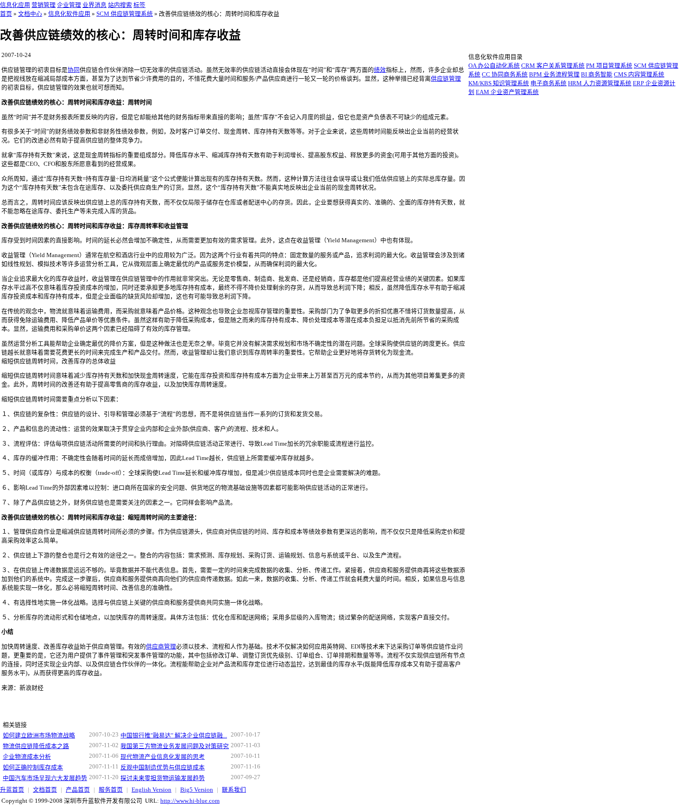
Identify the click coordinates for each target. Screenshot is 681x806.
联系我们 (234, 790)
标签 (139, 5)
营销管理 (44, 5)
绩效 (380, 70)
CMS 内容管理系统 (639, 74)
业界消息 (94, 5)
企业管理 (69, 5)
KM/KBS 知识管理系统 (498, 83)
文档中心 (30, 14)
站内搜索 (120, 5)
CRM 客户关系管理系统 (553, 66)
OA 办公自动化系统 (494, 66)
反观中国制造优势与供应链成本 (162, 767)
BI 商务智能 (596, 74)
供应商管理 (161, 646)
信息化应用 (15, 5)
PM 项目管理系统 (609, 66)
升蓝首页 (12, 790)
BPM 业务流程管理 (554, 74)
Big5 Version (196, 790)
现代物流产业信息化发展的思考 (162, 757)
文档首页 (45, 790)
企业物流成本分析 (27, 757)
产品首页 (78, 790)
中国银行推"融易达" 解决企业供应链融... (173, 735)
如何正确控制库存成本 (33, 767)
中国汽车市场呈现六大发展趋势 (45, 778)
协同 (74, 70)
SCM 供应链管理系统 (124, 14)
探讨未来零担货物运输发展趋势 (162, 778)
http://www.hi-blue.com (190, 801)
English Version (151, 790)
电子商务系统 (548, 83)
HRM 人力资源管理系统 (599, 83)
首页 (6, 14)
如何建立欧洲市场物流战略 (39, 735)
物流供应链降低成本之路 (36, 746)
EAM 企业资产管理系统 (507, 92)
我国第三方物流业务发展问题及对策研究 (174, 746)
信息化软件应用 (69, 14)
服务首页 (111, 790)
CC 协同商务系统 (505, 74)
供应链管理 (446, 79)
